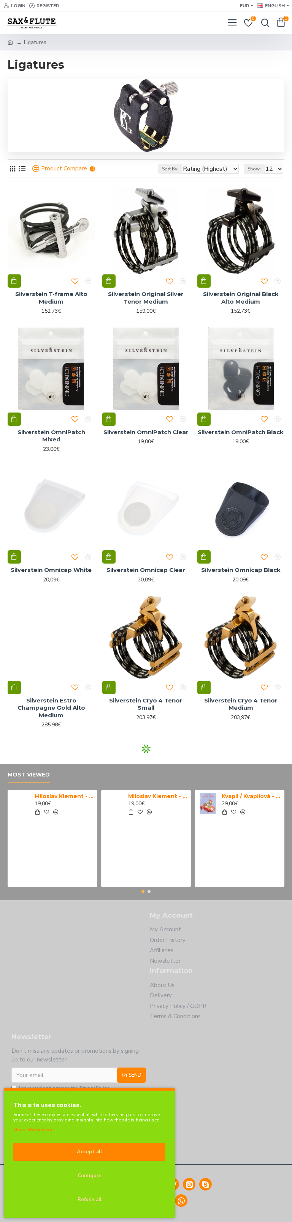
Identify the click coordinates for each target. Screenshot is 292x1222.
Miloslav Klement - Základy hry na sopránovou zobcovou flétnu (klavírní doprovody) (65, 796)
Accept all (89, 1151)
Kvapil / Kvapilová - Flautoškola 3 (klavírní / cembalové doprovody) (252, 796)
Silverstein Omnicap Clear (145, 569)
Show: (254, 169)
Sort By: (170, 169)
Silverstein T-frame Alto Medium (51, 297)
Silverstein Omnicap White (51, 569)
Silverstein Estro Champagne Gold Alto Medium (51, 708)
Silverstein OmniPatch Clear (146, 432)
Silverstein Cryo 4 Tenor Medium (241, 704)
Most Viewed (29, 775)
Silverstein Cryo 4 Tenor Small (145, 704)
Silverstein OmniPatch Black (241, 432)
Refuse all (90, 1199)
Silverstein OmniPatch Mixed (51, 435)
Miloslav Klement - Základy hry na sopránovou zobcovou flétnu (158, 796)
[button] (142, 891)
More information (32, 1130)
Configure (90, 1175)
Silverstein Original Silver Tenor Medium (146, 297)
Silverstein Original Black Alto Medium (241, 297)
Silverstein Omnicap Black (241, 569)
